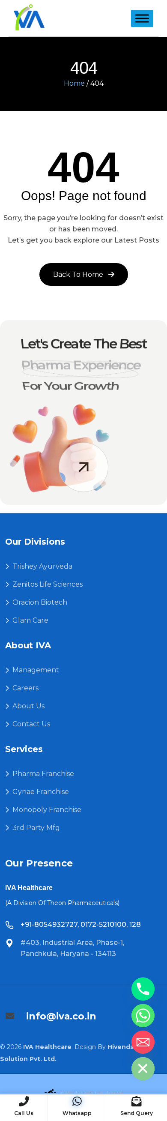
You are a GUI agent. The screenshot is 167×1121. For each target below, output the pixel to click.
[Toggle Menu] (142, 18)
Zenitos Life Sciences (47, 584)
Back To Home (79, 274)
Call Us (23, 1113)
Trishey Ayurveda (42, 566)
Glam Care (30, 620)
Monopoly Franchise (46, 810)
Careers (25, 688)
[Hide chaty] (143, 1068)
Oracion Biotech (39, 602)
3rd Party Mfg (36, 828)
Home (74, 83)
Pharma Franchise (43, 774)
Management (35, 670)
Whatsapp (77, 1113)
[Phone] (143, 989)
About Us (28, 706)
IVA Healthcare (47, 1047)
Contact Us (31, 724)
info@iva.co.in (61, 1016)
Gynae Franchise (40, 792)
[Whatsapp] (143, 1015)
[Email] (143, 1042)
